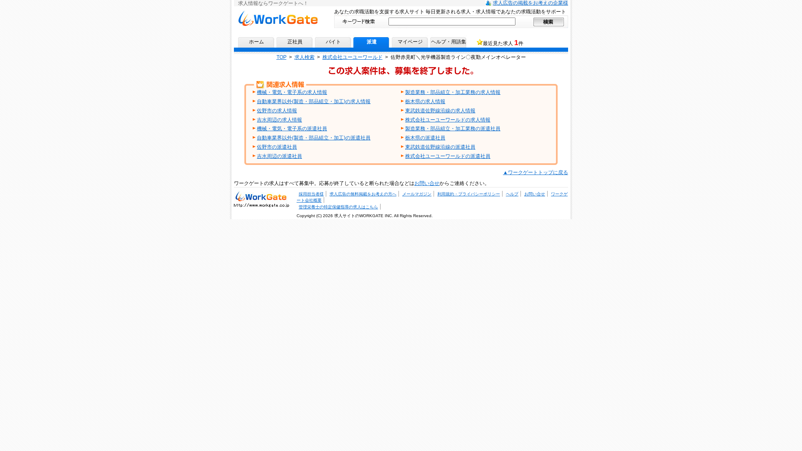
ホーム (256, 42)
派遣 (372, 42)
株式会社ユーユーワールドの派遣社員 (447, 156)
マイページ (410, 42)
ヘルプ (512, 194)
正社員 (294, 42)
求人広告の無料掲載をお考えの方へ (363, 194)
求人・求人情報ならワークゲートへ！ (261, 196)
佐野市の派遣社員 (277, 147)
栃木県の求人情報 (425, 101)
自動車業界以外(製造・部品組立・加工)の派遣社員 (314, 138)
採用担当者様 (311, 194)
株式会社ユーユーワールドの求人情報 (447, 120)
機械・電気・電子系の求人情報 (292, 92)
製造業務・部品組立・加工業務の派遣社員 (452, 129)
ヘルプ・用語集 (448, 42)
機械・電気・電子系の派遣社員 (292, 129)
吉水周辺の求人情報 (279, 120)
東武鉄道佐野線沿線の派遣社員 (440, 147)
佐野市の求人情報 (277, 111)
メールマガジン (416, 194)
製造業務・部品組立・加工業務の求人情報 (452, 92)
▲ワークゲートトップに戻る (535, 172)
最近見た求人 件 (503, 42)
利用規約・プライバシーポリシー (468, 194)
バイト (333, 42)
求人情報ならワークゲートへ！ (278, 13)
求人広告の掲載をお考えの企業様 (530, 3)
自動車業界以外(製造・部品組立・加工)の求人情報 (314, 101)
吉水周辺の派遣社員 (279, 156)
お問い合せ (426, 183)
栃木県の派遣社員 (425, 138)
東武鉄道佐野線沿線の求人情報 (440, 111)
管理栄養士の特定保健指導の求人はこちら (338, 207)
